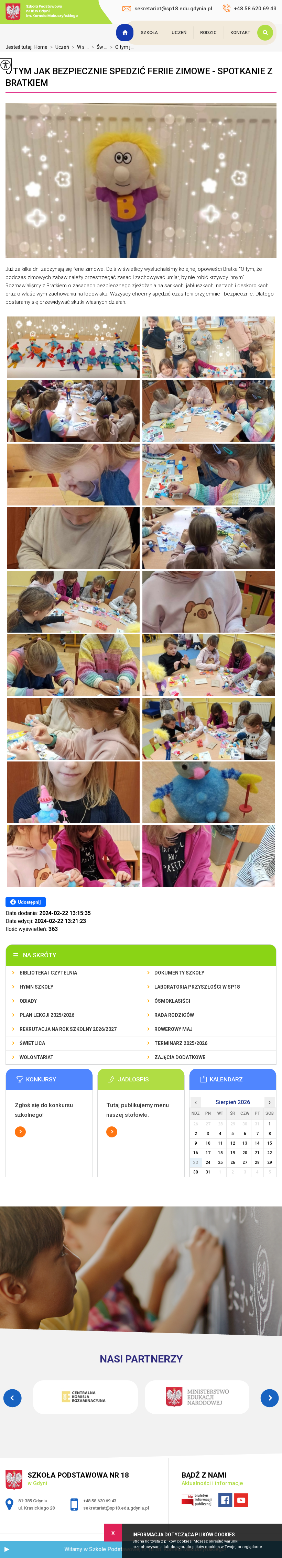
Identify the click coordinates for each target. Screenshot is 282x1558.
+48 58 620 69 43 (255, 8)
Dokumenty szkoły (179, 973)
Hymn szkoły (36, 987)
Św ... (99, 47)
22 (269, 1152)
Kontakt (240, 32)
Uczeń (179, 32)
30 (195, 1172)
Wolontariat (37, 1057)
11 (220, 1143)
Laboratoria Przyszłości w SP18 (197, 987)
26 (232, 1162)
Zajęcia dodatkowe (179, 1057)
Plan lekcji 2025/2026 (47, 1015)
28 (257, 1162)
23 (195, 1162)
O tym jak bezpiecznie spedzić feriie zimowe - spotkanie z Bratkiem (139, 77)
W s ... (80, 47)
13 (244, 1143)
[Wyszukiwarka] (266, 33)
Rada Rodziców (174, 1015)
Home (40, 47)
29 (269, 1162)
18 (220, 1152)
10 (208, 1143)
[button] (7, 1549)
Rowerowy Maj (173, 1029)
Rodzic (208, 32)
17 (208, 1152)
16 (195, 1152)
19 (232, 1152)
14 (257, 1143)
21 (257, 1152)
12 (232, 1143)
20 (244, 1152)
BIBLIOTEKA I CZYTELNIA (48, 973)
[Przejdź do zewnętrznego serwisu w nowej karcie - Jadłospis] (151, 1081)
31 (208, 1172)
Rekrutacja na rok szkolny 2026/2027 (68, 1029)
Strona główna (125, 33)
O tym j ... (122, 47)
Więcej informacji (20, 1131)
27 (244, 1162)
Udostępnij (29, 902)
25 (220, 1162)
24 (208, 1162)
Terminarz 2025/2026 (180, 1043)
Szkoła (149, 32)
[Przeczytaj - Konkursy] (59, 1081)
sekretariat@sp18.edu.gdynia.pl (173, 8)
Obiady (28, 1001)
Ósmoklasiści (172, 1001)
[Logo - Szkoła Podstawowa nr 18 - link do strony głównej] (48, 12)
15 (269, 1143)
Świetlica (32, 1043)
